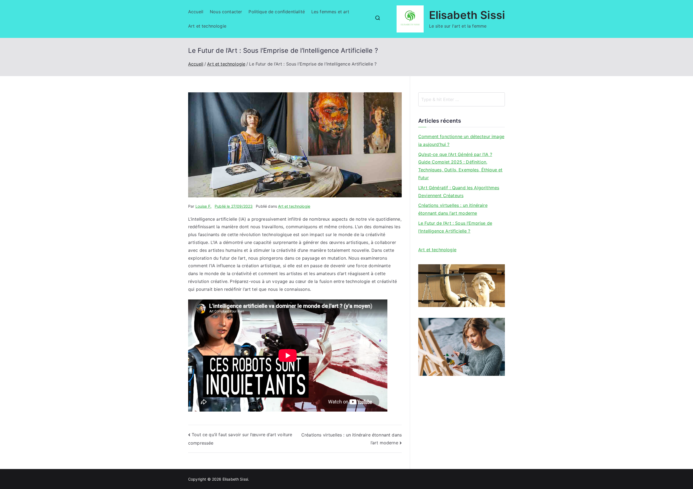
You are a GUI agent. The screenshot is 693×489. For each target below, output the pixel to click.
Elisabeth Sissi (467, 15)
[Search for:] (462, 99)
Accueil (195, 11)
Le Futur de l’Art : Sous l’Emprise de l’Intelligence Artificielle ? (455, 227)
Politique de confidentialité (277, 11)
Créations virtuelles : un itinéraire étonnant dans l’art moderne (453, 209)
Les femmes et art (330, 11)
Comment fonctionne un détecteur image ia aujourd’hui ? (461, 140)
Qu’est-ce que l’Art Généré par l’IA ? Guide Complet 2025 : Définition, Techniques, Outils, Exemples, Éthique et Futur (460, 166)
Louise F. (203, 206)
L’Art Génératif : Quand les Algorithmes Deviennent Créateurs (458, 191)
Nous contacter (226, 11)
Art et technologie (207, 26)
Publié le (234, 206)
